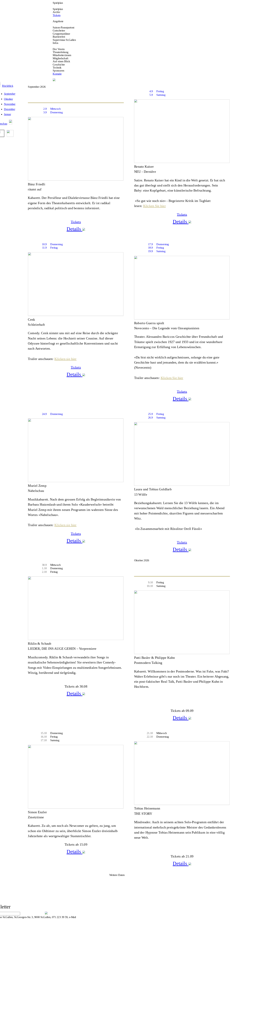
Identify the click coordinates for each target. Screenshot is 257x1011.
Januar (7, 114)
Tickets (56, 15)
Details (74, 229)
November (9, 104)
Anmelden (33, 912)
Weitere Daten (117, 874)
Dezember (9, 109)
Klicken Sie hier (154, 206)
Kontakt (57, 73)
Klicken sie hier (65, 359)
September (9, 93)
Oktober (8, 98)
